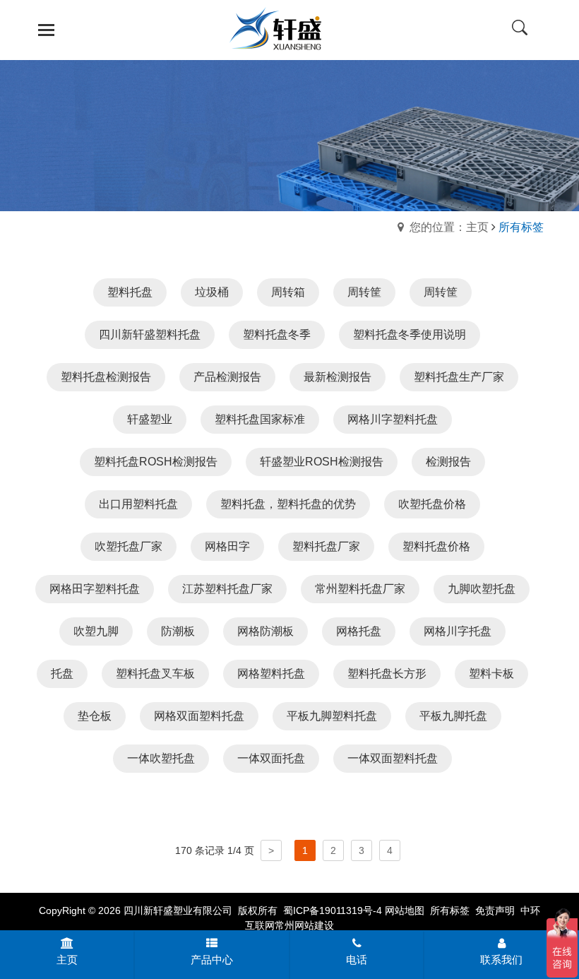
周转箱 (288, 292)
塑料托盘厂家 (326, 546)
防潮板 (178, 631)
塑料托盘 (130, 292)
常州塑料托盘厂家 (360, 589)
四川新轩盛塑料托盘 (150, 334)
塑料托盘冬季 (277, 334)
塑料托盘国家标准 (260, 419)
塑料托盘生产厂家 (459, 377)
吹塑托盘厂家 (128, 546)
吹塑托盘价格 (432, 504)
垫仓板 (95, 716)
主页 (67, 960)
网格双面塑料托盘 (199, 716)
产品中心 (212, 960)
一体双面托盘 (271, 758)
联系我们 (501, 960)
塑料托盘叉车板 (155, 674)
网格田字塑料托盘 (94, 589)
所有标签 (450, 910)
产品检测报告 (227, 377)
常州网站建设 (304, 925)
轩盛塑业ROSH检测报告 (321, 462)
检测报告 (448, 462)
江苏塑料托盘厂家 (227, 589)
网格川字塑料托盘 (392, 419)
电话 (356, 960)
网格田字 (227, 546)
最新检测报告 (337, 377)
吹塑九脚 (96, 631)
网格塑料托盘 (271, 674)
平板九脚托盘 (453, 716)
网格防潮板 (265, 631)
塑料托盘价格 (436, 546)
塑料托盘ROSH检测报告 (155, 462)
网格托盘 (358, 631)
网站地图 (404, 910)
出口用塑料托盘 (138, 504)
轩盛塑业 (149, 419)
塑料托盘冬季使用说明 (409, 334)
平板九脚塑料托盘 (332, 716)
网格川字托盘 (457, 631)
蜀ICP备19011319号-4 (332, 910)
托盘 (62, 674)
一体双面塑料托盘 (392, 758)
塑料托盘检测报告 (106, 377)
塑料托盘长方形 (386, 674)
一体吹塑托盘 (161, 758)
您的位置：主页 (449, 227)
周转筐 (364, 292)
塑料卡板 (491, 674)
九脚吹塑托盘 (481, 589)
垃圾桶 (212, 292)
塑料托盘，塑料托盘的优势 (288, 504)
